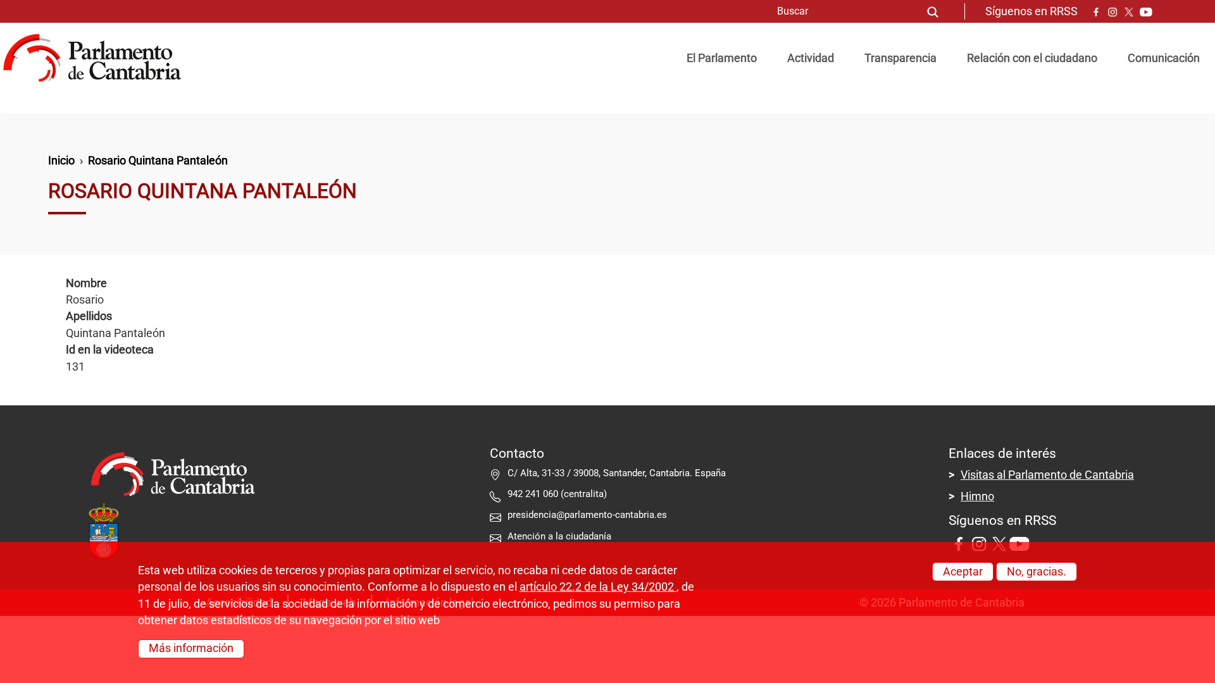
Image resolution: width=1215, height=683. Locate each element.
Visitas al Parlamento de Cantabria (1047, 475)
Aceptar (963, 571)
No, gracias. (1036, 571)
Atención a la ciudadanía (561, 536)
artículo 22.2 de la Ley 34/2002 (598, 587)
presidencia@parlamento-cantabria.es (587, 514)
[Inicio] (97, 58)
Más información (191, 648)
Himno (977, 496)
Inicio (61, 160)
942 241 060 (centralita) (557, 494)
